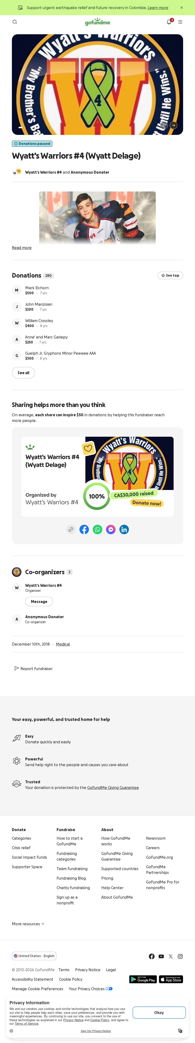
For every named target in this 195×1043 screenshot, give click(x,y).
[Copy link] (71, 529)
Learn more (158, 7)
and (67, 172)
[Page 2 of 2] (25, 127)
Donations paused (34, 144)
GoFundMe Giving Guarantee (113, 787)
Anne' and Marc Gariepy (46, 337)
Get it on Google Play (143, 979)
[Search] (15, 22)
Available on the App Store (171, 979)
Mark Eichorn (37, 288)
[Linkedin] (124, 529)
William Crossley (39, 320)
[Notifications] (169, 22)
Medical (63, 643)
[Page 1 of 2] (20, 127)
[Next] (173, 125)
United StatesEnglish (36, 955)
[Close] (181, 7)
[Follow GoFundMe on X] (171, 956)
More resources (26, 923)
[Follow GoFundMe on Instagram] (180, 956)
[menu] (180, 22)
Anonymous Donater (44, 616)
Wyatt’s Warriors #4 (43, 585)
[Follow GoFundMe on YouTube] (161, 956)
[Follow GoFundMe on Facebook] (151, 956)
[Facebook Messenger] (111, 529)
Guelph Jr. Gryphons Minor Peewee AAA (60, 353)
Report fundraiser (36, 668)
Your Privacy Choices (87, 988)
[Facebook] (84, 529)
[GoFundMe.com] (97, 22)
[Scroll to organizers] (18, 171)
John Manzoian (38, 304)
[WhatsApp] (97, 529)
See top (172, 275)
